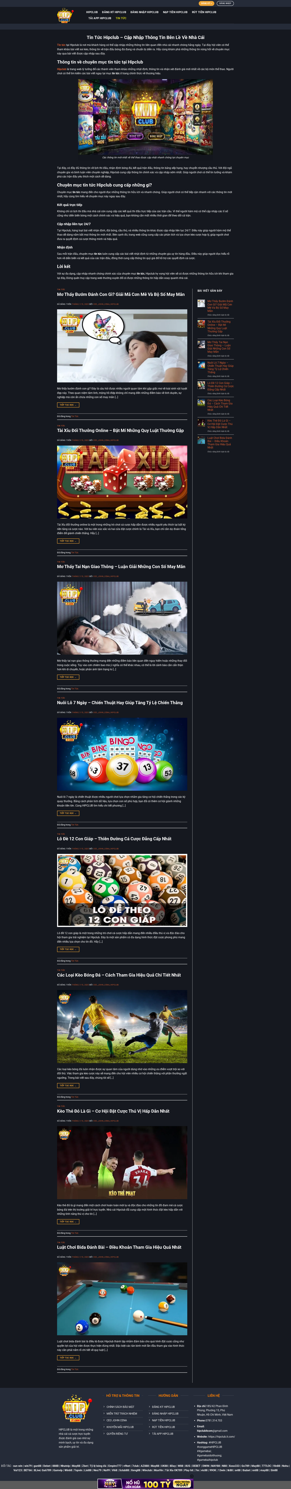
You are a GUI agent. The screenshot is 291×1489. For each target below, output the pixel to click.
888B (55, 1465)
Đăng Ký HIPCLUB (114, 12)
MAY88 (215, 1465)
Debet (46, 1465)
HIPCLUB (92, 12)
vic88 (204, 1470)
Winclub (147, 1470)
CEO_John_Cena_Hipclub (106, 304)
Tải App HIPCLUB (99, 18)
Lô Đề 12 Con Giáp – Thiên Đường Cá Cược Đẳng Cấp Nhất (114, 838)
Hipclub (61, 69)
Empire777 (114, 1465)
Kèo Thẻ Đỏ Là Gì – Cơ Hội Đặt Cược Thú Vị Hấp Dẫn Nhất (113, 1111)
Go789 (245, 1465)
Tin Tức (121, 18)
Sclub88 (124, 1470)
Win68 (68, 1470)
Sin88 (274, 1470)
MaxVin (158, 1470)
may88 (264, 1470)
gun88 (37, 1465)
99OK (212, 1470)
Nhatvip (65, 1465)
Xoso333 (234, 1465)
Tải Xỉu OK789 (173, 1470)
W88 (180, 1465)
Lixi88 (87, 1470)
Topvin (78, 1470)
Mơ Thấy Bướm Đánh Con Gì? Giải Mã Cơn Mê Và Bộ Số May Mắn (121, 294)
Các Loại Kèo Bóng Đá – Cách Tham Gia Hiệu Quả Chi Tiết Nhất (119, 975)
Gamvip (57, 1470)
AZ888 (145, 1465)
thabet (246, 1470)
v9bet (126, 1465)
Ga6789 (46, 1470)
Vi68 (114, 1470)
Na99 (106, 1470)
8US (187, 1465)
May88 (76, 1465)
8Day (173, 1465)
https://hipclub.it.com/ (221, 1436)
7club (135, 1465)
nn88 (255, 1470)
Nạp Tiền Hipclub (175, 12)
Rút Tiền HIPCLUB (204, 12)
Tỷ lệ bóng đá (98, 1465)
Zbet (85, 1465)
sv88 (237, 1470)
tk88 (230, 1470)
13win (221, 1470)
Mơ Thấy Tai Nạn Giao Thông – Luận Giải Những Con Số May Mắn (121, 566)
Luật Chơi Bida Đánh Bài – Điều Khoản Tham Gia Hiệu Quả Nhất (119, 1247)
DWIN (205, 1465)
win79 (28, 1465)
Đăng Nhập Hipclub (144, 12)
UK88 (164, 1465)
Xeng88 (135, 1470)
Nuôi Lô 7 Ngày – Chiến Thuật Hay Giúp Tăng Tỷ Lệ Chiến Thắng (120, 702)
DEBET (196, 1465)
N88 (224, 1465)
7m (197, 1470)
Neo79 (97, 1470)
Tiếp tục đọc (68, 405)
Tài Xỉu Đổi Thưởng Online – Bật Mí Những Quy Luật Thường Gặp (120, 430)
